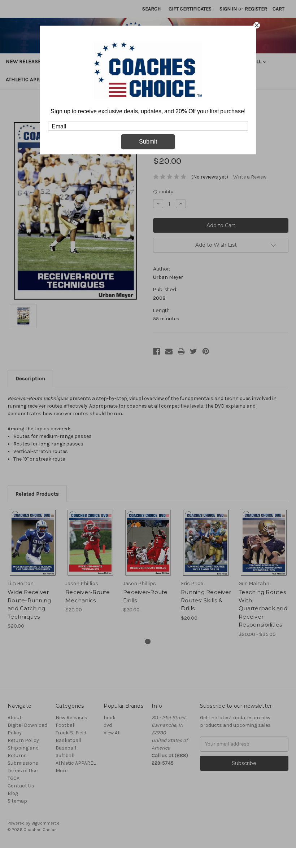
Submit (148, 142)
